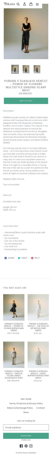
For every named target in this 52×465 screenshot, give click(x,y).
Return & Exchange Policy (20, 407)
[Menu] (37, 4)
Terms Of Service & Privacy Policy (26, 403)
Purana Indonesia (29, 453)
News (26, 412)
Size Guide (26, 399)
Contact (40, 407)
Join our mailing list (26, 421)
